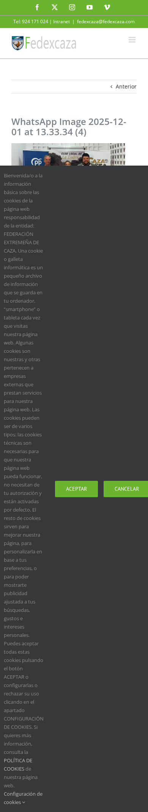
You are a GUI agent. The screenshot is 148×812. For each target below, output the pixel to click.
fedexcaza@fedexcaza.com (106, 21)
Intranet (61, 21)
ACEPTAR (76, 488)
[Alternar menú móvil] (133, 40)
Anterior (126, 86)
